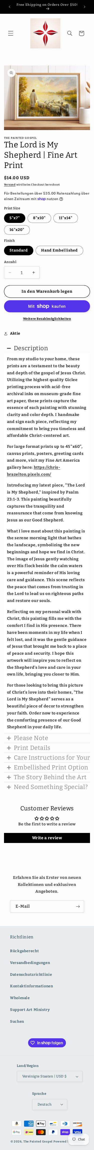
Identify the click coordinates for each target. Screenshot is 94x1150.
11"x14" (65, 218)
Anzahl (10, 262)
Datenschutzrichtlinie (31, 974)
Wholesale (20, 998)
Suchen (17, 1021)
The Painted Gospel (38, 1141)
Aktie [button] (15, 333)
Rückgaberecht (24, 951)
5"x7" (15, 218)
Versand (10, 184)
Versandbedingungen (30, 962)
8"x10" (39, 218)
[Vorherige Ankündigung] (9, 6)
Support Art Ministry (30, 1009)
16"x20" (17, 229)
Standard (19, 250)
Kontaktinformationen (31, 986)
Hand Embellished (59, 250)
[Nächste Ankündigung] (84, 6)
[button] (10, 33)
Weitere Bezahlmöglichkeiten (47, 319)
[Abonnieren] (78, 906)
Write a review (47, 837)
